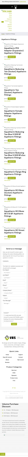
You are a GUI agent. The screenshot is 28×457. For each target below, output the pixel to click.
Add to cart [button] (12, 57)
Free (11, 22)
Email (4, 280)
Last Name (6, 275)
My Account (21, 360)
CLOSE (2, 454)
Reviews (10, 24)
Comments (5, 261)
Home (10, 13)
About (10, 28)
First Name (6, 270)
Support (10, 26)
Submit (14, 324)
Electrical (14, 370)
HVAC (10, 17)
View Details (7, 59)
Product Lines (8, 21)
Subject (5, 295)
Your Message (7, 300)
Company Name (7, 290)
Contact (10, 30)
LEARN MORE (23, 1)
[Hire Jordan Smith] (14, 397)
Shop (10, 15)
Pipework (9, 19)
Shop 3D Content (7, 357)
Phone (5, 285)
